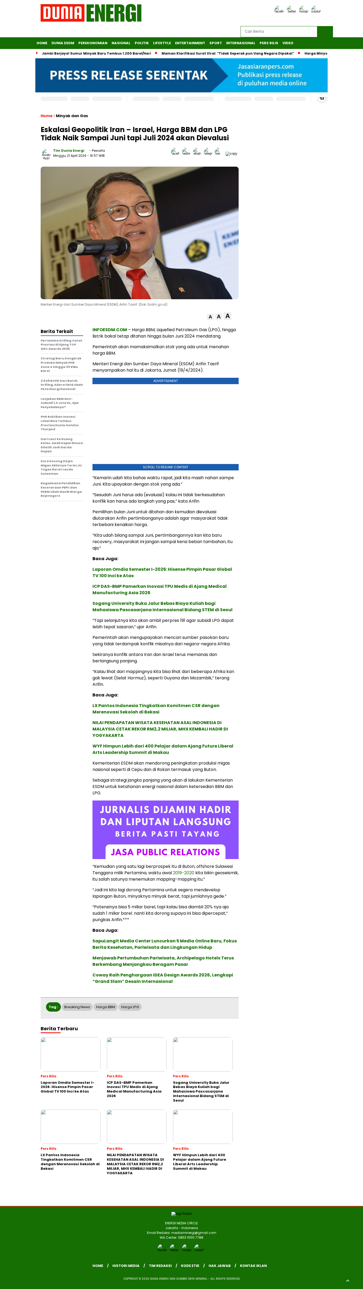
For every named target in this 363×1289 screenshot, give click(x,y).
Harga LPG (130, 1006)
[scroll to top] (348, 1280)
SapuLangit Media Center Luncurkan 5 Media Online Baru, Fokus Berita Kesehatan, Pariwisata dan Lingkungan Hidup (164, 944)
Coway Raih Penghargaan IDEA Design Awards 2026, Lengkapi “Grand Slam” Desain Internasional (162, 978)
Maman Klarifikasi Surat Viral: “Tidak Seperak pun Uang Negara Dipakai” (228, 53)
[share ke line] (220, 153)
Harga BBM (105, 1006)
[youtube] (316, 11)
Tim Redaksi (160, 1265)
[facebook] (280, 11)
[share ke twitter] (187, 153)
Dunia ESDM (63, 43)
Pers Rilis (269, 43)
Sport (215, 43)
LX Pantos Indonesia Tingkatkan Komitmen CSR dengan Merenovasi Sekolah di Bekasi (156, 709)
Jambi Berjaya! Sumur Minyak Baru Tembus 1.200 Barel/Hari (96, 53)
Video (287, 43)
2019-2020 (183, 873)
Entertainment (190, 43)
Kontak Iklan (253, 1265)
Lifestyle (162, 43)
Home (42, 43)
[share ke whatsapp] (198, 153)
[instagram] (304, 11)
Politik (142, 43)
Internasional (240, 43)
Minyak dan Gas (72, 115)
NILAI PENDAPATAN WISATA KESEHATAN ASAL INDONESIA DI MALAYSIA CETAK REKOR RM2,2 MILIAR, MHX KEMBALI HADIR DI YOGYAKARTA (160, 729)
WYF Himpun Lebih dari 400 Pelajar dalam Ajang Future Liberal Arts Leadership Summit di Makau (162, 749)
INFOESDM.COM (109, 330)
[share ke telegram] (209, 153)
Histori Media (126, 1265)
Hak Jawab (220, 1265)
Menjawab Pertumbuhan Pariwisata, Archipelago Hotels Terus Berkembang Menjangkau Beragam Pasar (163, 961)
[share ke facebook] (176, 153)
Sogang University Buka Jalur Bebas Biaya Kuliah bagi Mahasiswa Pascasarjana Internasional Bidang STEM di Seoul (162, 606)
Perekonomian (92, 43)
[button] (210, 317)
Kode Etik (190, 1265)
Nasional (121, 43)
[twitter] (292, 11)
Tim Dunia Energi (68, 150)
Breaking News (77, 1006)
